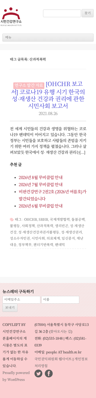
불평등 (15, 226)
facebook (49, 373)
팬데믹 (60, 245)
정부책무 (25, 245)
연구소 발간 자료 (29, 85)
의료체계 (53, 239)
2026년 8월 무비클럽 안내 (40, 177)
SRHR (43, 220)
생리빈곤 (61, 226)
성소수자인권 (20, 239)
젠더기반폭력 (43, 245)
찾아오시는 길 (60, 332)
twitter (38, 373)
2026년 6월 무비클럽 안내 (40, 206)
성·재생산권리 (71, 232)
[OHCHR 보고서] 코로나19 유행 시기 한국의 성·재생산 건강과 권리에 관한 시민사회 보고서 (48, 95)
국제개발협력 (60, 220)
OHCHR (30, 220)
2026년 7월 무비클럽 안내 (40, 184)
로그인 (50, 6)
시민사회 (38, 239)
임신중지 (68, 239)
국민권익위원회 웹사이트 (53, 359)
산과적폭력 (45, 226)
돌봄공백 (78, 220)
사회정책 (28, 226)
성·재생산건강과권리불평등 (38, 232)
